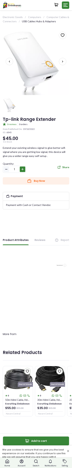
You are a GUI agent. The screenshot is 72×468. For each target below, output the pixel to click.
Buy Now (39, 181)
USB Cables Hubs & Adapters (39, 21)
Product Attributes (16, 240)
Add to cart (39, 441)
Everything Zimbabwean (17, 403)
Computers (34, 17)
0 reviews (12, 124)
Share (65, 167)
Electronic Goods (13, 17)
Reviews (40, 240)
